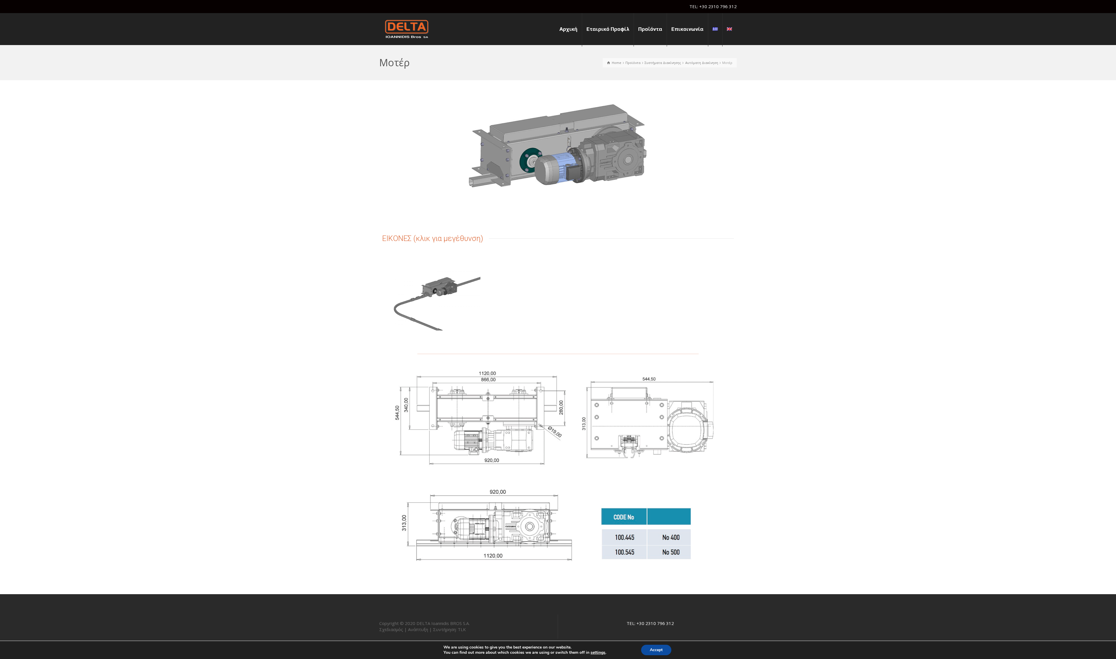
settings (598, 652)
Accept (656, 650)
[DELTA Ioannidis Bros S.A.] (407, 28)
